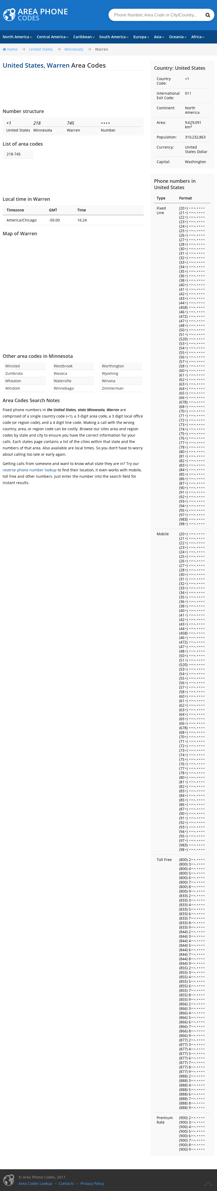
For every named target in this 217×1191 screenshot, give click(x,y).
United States (41, 49)
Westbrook (63, 365)
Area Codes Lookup (35, 1183)
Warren (101, 49)
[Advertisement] (73, 89)
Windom (12, 388)
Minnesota (74, 49)
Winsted (12, 365)
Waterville (62, 380)
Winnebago (64, 388)
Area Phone (43, 14)
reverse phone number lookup (30, 469)
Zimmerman (113, 388)
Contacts (66, 1183)
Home (12, 49)
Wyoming (110, 373)
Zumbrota (14, 373)
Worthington (113, 365)
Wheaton (13, 380)
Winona (108, 380)
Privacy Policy (92, 1183)
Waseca (60, 373)
